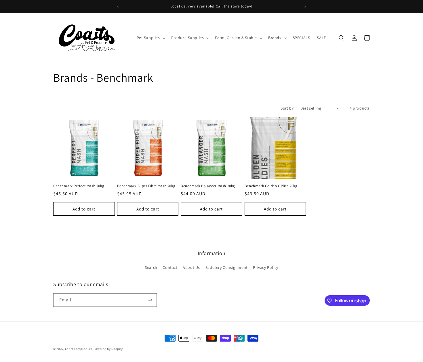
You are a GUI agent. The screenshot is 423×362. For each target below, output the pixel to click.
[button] (150, 38)
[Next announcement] (305, 6)
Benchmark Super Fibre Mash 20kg (146, 186)
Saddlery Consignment (226, 267)
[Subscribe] (150, 300)
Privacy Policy (265, 267)
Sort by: (287, 108)
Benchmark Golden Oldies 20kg (271, 186)
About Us (191, 267)
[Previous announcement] (117, 6)
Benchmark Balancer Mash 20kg (208, 186)
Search (151, 267)
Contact (170, 267)
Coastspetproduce (79, 349)
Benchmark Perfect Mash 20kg (78, 186)
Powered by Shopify (108, 349)
